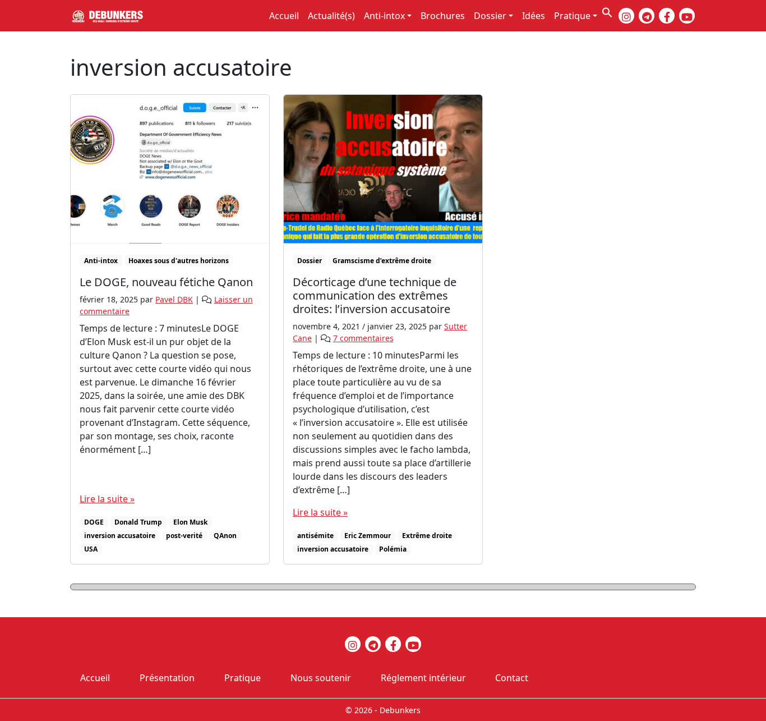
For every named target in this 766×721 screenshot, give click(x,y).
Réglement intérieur (423, 678)
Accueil (284, 16)
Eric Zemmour (367, 535)
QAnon (225, 535)
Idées (533, 16)
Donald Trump (138, 522)
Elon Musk (190, 522)
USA (91, 549)
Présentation (167, 678)
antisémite (315, 535)
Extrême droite (427, 535)
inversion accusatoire (119, 535)
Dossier (490, 16)
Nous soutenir (320, 678)
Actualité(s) (331, 16)
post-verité (184, 535)
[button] (607, 11)
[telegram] (646, 16)
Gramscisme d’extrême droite (382, 260)
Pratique (572, 16)
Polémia (393, 549)
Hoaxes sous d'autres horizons (178, 260)
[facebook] (667, 16)
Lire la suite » (107, 499)
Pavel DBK (174, 299)
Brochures (443, 16)
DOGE (94, 522)
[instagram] (626, 16)
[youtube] (687, 16)
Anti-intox (384, 16)
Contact (511, 678)
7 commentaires (363, 338)
